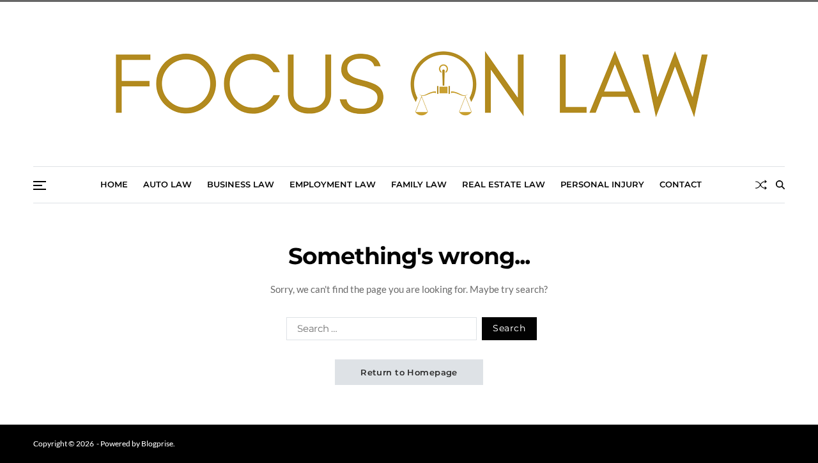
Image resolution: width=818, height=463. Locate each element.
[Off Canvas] (39, 185)
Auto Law (167, 184)
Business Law (240, 184)
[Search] (780, 184)
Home (114, 184)
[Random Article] (761, 185)
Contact (681, 184)
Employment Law (332, 184)
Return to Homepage (409, 372)
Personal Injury (602, 184)
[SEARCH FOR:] (379, 331)
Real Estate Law (503, 184)
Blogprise (157, 443)
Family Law (419, 184)
